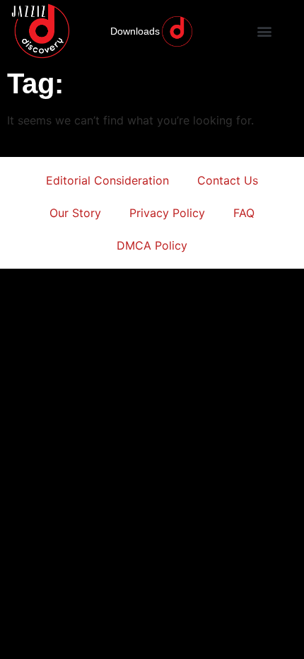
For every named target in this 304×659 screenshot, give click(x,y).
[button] (264, 31)
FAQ (244, 213)
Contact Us (227, 180)
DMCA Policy (152, 245)
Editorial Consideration (107, 180)
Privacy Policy (167, 213)
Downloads (135, 31)
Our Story (75, 213)
